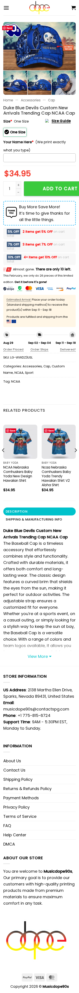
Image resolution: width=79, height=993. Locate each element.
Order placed (13, 349)
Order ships (39, 349)
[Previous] (3, 459)
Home (8, 100)
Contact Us (14, 770)
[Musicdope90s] (39, 7)
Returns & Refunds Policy (27, 788)
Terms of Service (19, 816)
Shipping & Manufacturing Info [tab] (34, 519)
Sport (29, 372)
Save (9, 28)
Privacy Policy (16, 807)
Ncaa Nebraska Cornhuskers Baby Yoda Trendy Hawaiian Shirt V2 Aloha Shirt (56, 476)
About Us (12, 761)
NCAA (18, 372)
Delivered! (68, 349)
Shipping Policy (17, 779)
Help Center (14, 835)
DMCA (9, 844)
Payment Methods (21, 798)
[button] (6, 8)
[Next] (75, 459)
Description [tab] (16, 511)
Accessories (31, 100)
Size (7, 121)
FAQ (7, 825)
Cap (51, 100)
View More (38, 656)
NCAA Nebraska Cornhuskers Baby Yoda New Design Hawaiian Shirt (18, 474)
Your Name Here (18, 142)
